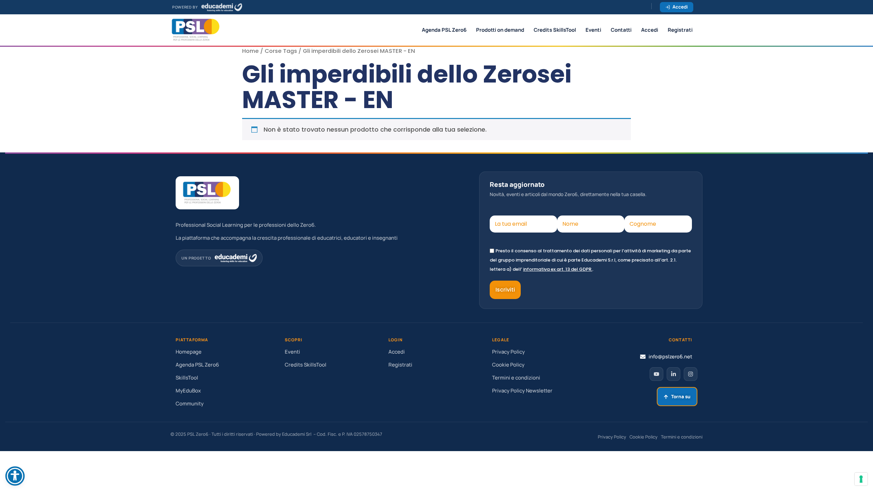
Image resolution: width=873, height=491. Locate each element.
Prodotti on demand (500, 29)
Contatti (621, 29)
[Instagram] (690, 374)
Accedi (680, 7)
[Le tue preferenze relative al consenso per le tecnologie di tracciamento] (861, 479)
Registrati (680, 29)
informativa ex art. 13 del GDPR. (557, 269)
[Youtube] (656, 374)
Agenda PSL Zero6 (444, 29)
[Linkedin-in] (673, 374)
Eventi (593, 29)
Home (250, 51)
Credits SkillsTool (555, 29)
